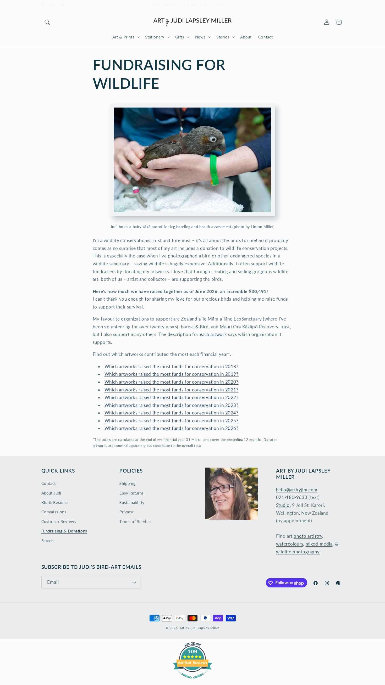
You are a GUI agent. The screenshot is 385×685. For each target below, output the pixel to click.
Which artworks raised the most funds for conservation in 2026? (171, 428)
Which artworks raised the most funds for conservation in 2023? (171, 405)
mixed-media (319, 544)
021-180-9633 (291, 497)
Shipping (127, 483)
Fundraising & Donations (64, 531)
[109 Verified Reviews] (192, 681)
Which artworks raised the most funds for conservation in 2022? (171, 397)
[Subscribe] (134, 582)
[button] (47, 22)
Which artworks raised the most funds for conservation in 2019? (171, 374)
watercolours (289, 544)
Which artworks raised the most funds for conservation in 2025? (171, 420)
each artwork (213, 334)
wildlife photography (298, 551)
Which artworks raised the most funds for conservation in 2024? (171, 413)
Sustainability (132, 502)
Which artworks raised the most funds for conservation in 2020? (171, 382)
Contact (48, 483)
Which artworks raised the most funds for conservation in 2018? (171, 366)
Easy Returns (131, 493)
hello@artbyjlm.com (296, 489)
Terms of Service (135, 521)
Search (47, 540)
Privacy (126, 512)
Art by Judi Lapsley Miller (199, 628)
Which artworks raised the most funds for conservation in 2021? (171, 389)
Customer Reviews (58, 521)
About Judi (51, 493)
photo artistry (308, 536)
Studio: (283, 505)
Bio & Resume (54, 502)
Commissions (54, 512)
